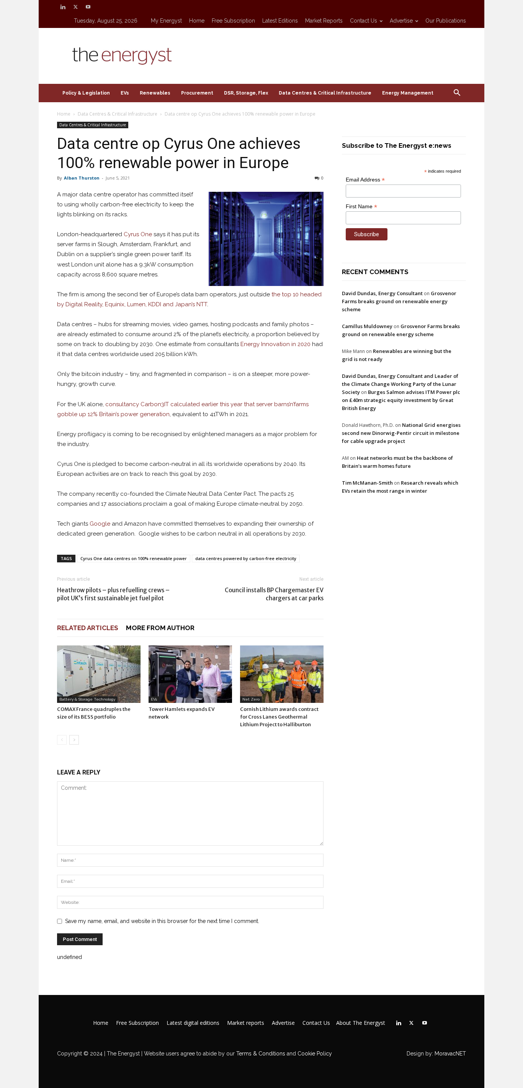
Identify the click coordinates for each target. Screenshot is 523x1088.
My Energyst (166, 21)
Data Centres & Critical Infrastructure (325, 93)
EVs (125, 93)
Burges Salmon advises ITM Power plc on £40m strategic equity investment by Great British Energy (401, 400)
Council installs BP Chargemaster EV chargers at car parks (274, 594)
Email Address (365, 179)
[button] (457, 93)
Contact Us (363, 21)
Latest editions (280, 21)
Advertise (401, 21)
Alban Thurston (82, 178)
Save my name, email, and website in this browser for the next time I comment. (162, 921)
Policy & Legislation (86, 93)
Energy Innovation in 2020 (275, 344)
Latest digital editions (193, 1022)
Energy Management (407, 93)
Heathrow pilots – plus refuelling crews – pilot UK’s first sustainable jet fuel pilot (113, 594)
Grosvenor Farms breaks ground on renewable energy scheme (399, 301)
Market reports (324, 21)
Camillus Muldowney (367, 326)
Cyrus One (138, 234)
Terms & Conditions (260, 1053)
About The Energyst (360, 1022)
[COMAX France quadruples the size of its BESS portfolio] (99, 674)
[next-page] (74, 740)
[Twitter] (75, 7)
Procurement (197, 93)
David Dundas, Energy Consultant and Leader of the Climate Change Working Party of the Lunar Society (400, 383)
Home (196, 21)
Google (100, 523)
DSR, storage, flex (246, 93)
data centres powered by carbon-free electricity (245, 558)
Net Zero (251, 699)
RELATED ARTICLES (87, 628)
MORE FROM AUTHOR (160, 628)
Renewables (155, 93)
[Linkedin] (63, 7)
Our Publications (445, 21)
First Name (361, 206)
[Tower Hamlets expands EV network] (190, 674)
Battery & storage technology (87, 699)
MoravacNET (450, 1053)
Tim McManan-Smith (367, 482)
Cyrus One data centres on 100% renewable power (133, 558)
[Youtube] (88, 7)
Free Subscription (233, 21)
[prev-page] (62, 740)
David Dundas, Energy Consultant (382, 293)
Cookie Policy (314, 1053)
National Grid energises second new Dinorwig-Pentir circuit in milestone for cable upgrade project (401, 432)
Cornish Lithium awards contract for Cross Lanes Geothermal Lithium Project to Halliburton (279, 717)
